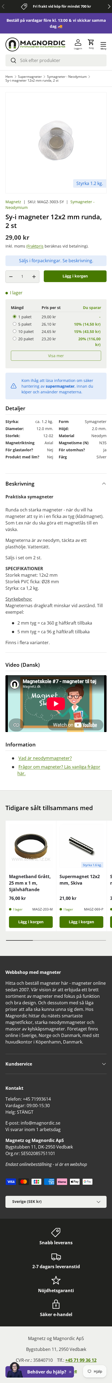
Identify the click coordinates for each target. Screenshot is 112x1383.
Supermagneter (30, 76)
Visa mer (56, 355)
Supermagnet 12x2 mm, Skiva (80, 879)
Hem (9, 76)
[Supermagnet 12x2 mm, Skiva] (81, 846)
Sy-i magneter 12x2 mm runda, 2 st (31, 80)
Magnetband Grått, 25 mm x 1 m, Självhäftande (30, 883)
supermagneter (60, 386)
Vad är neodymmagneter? (45, 758)
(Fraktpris (34, 246)
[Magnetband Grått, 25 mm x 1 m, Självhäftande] (31, 846)
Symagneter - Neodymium (67, 76)
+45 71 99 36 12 (81, 1360)
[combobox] (56, 60)
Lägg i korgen (75, 276)
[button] (91, 44)
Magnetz (13, 201)
